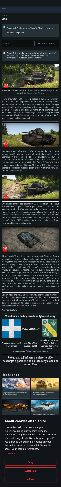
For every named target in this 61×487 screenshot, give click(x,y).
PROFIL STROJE (46, 43)
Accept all (30, 470)
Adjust (30, 479)
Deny (30, 462)
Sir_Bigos (28, 93)
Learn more (11, 453)
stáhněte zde (38, 93)
